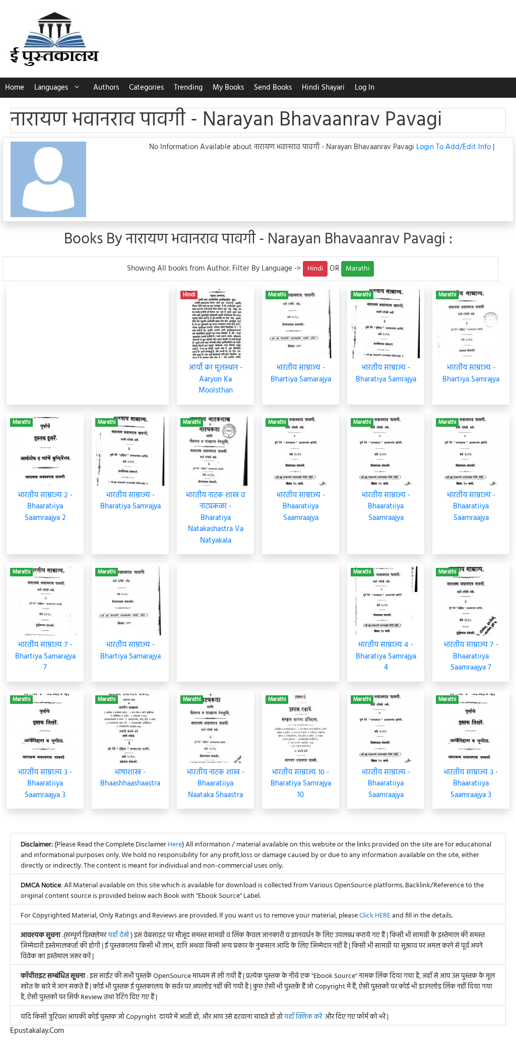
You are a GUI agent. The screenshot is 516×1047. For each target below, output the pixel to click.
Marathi (357, 269)
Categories (146, 88)
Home (14, 88)
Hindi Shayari (323, 88)
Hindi (315, 269)
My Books (228, 88)
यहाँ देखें (119, 935)
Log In (364, 88)
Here (175, 844)
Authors (106, 88)
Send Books (273, 88)
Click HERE (375, 916)
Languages (51, 88)
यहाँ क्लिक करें (303, 1017)
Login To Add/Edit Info (454, 147)
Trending (188, 88)
